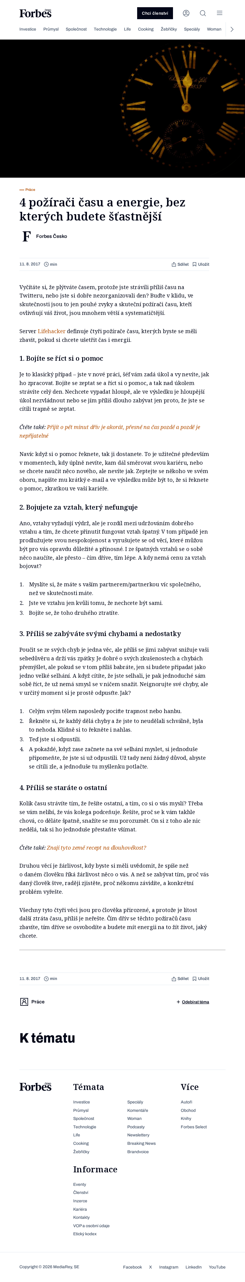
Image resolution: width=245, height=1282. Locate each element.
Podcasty (136, 1127)
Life (127, 29)
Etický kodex (85, 1234)
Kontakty (81, 1217)
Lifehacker (52, 331)
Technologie (105, 29)
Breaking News (141, 1143)
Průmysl (51, 29)
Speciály (192, 29)
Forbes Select (194, 1127)
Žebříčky (169, 29)
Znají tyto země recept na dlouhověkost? (96, 847)
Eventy (79, 1184)
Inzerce (80, 1201)
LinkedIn (194, 1267)
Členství (80, 1192)
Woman (214, 29)
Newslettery (138, 1135)
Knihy (186, 1118)
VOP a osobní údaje (91, 1226)
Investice (27, 29)
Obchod (188, 1110)
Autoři (186, 1102)
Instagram (168, 1267)
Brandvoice (138, 1152)
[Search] (203, 13)
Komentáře (137, 1110)
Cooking (146, 29)
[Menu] (220, 13)
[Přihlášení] (186, 13)
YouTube (217, 1267)
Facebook (132, 1267)
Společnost (76, 29)
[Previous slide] (13, 29)
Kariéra (80, 1209)
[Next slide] (232, 29)
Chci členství (155, 13)
